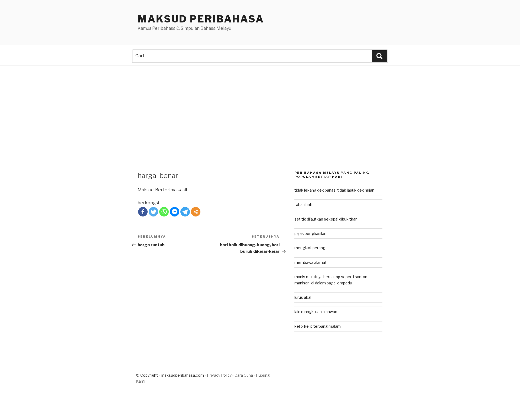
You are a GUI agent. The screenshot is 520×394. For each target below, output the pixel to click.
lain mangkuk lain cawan (315, 311)
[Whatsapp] (164, 211)
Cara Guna (244, 375)
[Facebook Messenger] (174, 211)
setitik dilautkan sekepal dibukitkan (326, 219)
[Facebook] (143, 211)
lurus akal (302, 297)
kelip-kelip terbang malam (317, 326)
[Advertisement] (260, 106)
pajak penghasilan (310, 233)
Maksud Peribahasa (201, 19)
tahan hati (303, 204)
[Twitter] (153, 211)
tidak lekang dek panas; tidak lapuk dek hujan (334, 190)
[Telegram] (185, 211)
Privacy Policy (219, 375)
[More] (195, 211)
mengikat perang (309, 247)
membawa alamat (310, 262)
